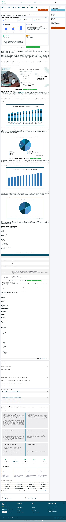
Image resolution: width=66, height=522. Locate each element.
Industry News (53, 20)
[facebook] (61, 518)
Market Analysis (53, 17)
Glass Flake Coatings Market (8, 498)
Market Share (53, 18)
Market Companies (54, 19)
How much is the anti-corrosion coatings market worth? (11, 391)
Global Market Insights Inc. (5, 517)
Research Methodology (54, 24)
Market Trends (53, 15)
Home (1, 5)
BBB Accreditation (15, 461)
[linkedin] (55, 518)
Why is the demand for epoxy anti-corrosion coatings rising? (11, 397)
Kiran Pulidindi (42, 358)
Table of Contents (53, 22)
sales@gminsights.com (53, 511)
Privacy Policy (39, 520)
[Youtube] (63, 518)
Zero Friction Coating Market (31, 498)
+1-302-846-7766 (51, 509)
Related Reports (53, 26)
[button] (48, 362)
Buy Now (58, 10)
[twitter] (58, 518)
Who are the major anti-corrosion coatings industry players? (12, 401)
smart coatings (21, 92)
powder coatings (27, 287)
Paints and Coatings (13, 5)
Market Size (53, 14)
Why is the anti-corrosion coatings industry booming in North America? (13, 399)
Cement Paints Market (7, 497)
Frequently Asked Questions (55, 23)
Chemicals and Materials (6, 5)
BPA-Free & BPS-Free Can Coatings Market (33, 497)
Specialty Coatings (19, 5)
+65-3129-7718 (52, 510)
